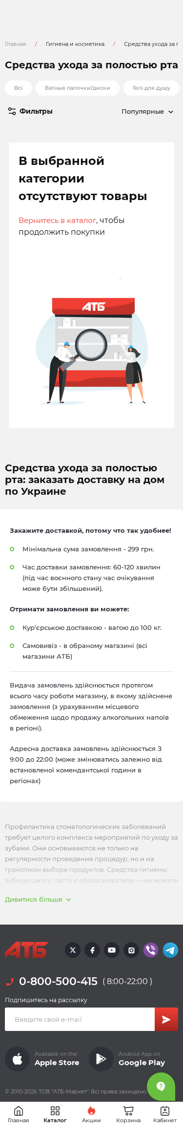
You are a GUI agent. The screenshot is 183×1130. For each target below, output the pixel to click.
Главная (15, 43)
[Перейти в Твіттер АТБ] (73, 950)
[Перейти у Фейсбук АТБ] (92, 950)
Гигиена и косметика (75, 43)
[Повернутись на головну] (27, 950)
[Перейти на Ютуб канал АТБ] (112, 950)
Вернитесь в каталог (57, 220)
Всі (18, 87)
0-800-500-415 (58, 981)
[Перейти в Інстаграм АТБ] (131, 950)
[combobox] (135, 111)
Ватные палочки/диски (77, 87)
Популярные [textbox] (143, 111)
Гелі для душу (151, 87)
